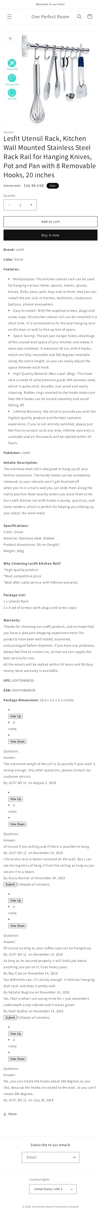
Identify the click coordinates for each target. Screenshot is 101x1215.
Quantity (9, 196)
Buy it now (50, 235)
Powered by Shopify (66, 1206)
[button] (9, 16)
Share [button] (12, 1114)
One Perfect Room (43, 1206)
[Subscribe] (74, 1157)
